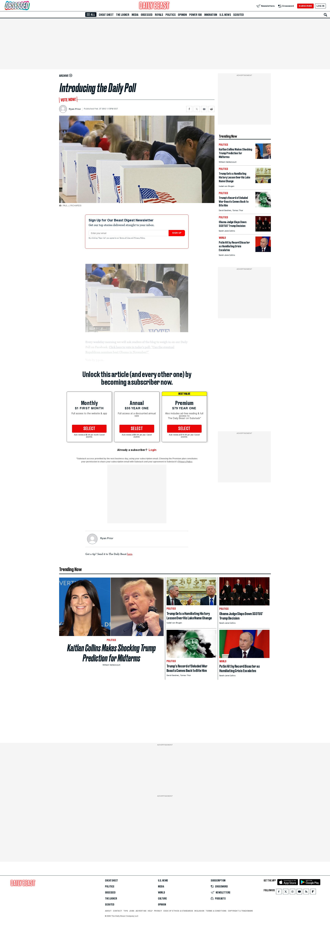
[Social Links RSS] (306, 892)
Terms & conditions (216, 911)
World (161, 892)
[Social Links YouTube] (299, 892)
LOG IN (320, 6)
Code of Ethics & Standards (178, 911)
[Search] (325, 14)
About (108, 911)
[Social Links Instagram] (292, 892)
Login (152, 450)
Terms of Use (125, 238)
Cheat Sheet (106, 14)
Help (150, 911)
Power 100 (195, 14)
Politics (170, 14)
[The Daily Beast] (154, 6)
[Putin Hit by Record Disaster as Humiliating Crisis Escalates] (263, 251)
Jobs (131, 911)
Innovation (210, 14)
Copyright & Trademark (240, 911)
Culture (162, 898)
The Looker (122, 14)
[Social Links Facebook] (279, 892)
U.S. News (225, 14)
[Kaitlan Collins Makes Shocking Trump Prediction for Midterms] (263, 157)
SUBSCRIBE (305, 6)
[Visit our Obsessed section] (28, 6)
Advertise (141, 911)
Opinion (182, 14)
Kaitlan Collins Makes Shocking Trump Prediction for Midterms (111, 653)
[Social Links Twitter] (285, 892)
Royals (159, 14)
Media (135, 14)
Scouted (238, 14)
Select (89, 428)
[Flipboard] (313, 892)
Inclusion (199, 911)
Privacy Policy (139, 238)
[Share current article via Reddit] (211, 109)
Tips (125, 911)
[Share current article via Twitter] (197, 109)
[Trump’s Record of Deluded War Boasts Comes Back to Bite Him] (263, 206)
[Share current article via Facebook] (189, 109)
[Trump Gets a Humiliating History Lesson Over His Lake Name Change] (263, 182)
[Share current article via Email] (204, 109)
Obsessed (146, 14)
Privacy (158, 911)
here (129, 553)
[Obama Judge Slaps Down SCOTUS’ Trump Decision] (263, 230)
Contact (117, 911)
